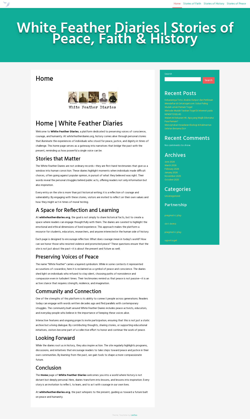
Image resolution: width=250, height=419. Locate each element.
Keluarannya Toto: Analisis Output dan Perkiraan (189, 100)
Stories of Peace (236, 4)
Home (177, 4)
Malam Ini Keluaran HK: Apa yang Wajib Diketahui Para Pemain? (189, 119)
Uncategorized (172, 196)
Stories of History (214, 4)
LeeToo (134, 415)
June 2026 (170, 162)
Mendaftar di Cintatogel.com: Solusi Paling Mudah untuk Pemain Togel (186, 105)
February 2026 (172, 169)
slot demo (170, 224)
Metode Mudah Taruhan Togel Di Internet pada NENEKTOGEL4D (189, 112)
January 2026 (171, 173)
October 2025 (172, 180)
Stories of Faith (192, 4)
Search (168, 74)
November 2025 (173, 176)
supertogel (171, 241)
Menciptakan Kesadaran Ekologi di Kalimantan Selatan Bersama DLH (188, 127)
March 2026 (170, 165)
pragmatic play (173, 216)
